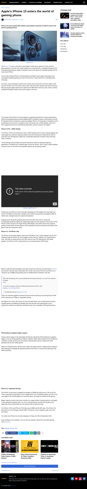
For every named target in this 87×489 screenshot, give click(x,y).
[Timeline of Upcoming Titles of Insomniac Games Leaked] (49, 446)
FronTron (54, 269)
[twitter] (72, 478)
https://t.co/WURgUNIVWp (13, 288)
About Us (35, 487)
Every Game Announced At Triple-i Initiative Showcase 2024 (29, 456)
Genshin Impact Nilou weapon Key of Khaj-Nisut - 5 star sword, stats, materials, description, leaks (76, 17)
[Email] (38, 433)
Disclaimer (56, 487)
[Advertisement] (29, 104)
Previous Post (6, 470)
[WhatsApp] (31, 433)
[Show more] (42, 433)
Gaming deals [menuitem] (57, 2)
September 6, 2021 (22, 292)
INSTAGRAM (63, 51)
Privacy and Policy (66, 487)
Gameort (7, 422)
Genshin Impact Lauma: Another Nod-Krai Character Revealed (77, 34)
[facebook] (84, 478)
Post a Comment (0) (29, 466)
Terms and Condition (45, 487)
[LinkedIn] (35, 433)
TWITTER (63, 44)
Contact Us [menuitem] (68, 2)
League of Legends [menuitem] (35, 2)
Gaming (8, 7)
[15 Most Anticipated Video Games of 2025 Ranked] (10, 446)
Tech (16, 428)
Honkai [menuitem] (24, 2)
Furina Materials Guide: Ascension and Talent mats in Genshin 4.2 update (77, 26)
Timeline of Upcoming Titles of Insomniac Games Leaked (48, 456)
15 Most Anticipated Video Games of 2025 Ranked (8, 456)
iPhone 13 (7, 66)
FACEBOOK (63, 49)
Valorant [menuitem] (47, 2)
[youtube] (76, 478)
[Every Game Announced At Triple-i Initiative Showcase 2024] (29, 446)
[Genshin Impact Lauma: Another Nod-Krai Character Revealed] (64, 35)
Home (3, 7)
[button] (84, 2)
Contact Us (76, 487)
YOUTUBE (63, 46)
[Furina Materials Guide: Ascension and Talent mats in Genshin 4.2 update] (64, 26)
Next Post (54, 470)
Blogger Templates (43, 485)
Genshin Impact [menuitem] (14, 2)
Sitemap (83, 487)
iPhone (12, 428)
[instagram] (80, 478)
